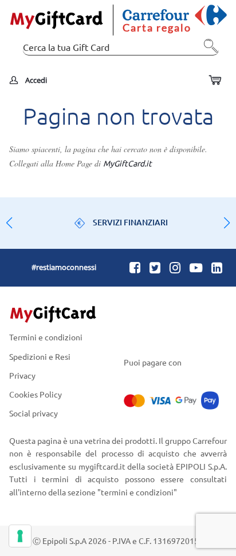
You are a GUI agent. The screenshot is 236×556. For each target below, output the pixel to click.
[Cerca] (207, 49)
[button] (226, 223)
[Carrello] (214, 80)
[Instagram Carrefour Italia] (175, 267)
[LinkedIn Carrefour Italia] (217, 267)
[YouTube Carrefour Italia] (196, 267)
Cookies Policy (35, 394)
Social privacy (33, 413)
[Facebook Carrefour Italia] (135, 267)
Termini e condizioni (45, 337)
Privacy (22, 375)
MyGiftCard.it (127, 163)
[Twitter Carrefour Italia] (155, 267)
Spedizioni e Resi (39, 356)
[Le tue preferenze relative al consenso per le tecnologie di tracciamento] (20, 536)
